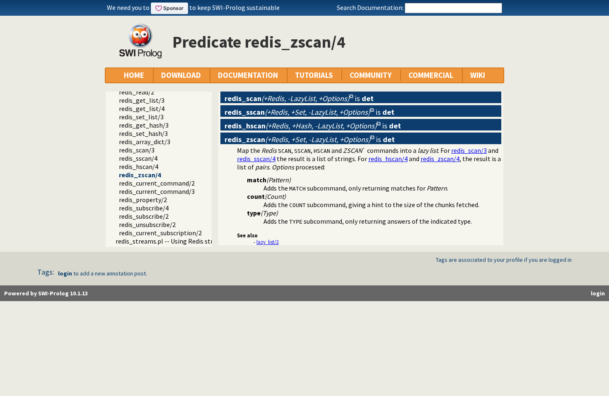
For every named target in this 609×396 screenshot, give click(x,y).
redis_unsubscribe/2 (147, 224)
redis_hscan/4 (138, 166)
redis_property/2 (143, 200)
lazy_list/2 (267, 242)
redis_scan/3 (137, 150)
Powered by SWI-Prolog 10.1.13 (46, 293)
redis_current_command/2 (157, 183)
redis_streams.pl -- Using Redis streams (172, 241)
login (65, 273)
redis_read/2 (136, 92)
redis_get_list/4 (141, 108)
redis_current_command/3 (157, 191)
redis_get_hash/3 (144, 125)
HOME (134, 75)
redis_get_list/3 (141, 100)
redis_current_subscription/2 (160, 233)
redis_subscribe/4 (144, 208)
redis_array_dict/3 (144, 142)
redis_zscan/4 (140, 175)
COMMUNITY (371, 75)
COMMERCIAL (430, 75)
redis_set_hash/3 (143, 133)
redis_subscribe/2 (144, 216)
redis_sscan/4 (138, 158)
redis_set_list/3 (141, 117)
